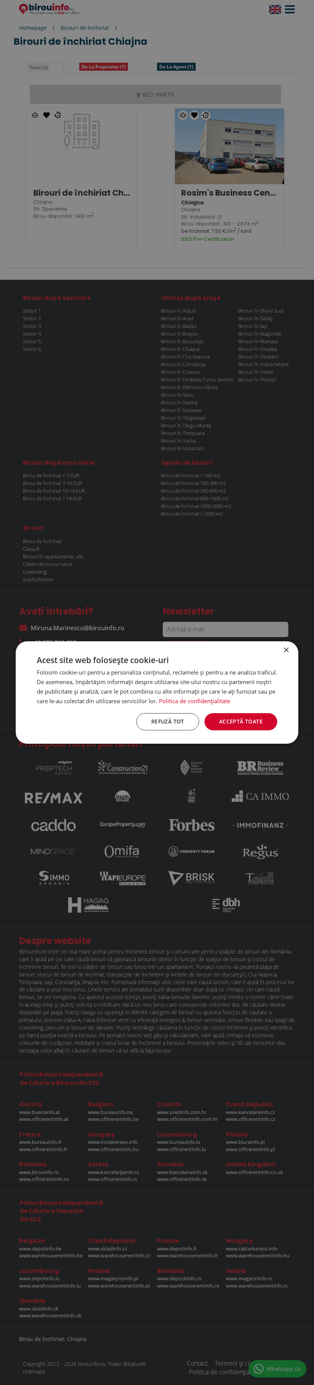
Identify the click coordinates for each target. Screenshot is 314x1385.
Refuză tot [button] (167, 721)
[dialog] (157, 692)
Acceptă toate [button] (241, 721)
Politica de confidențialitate (194, 701)
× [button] (286, 650)
